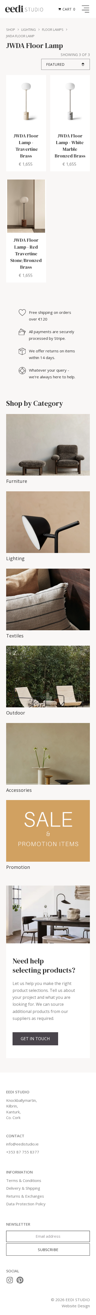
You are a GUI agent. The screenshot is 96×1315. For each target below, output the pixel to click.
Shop (10, 29)
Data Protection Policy (26, 1203)
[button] (67, 9)
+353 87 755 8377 (22, 1151)
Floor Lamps (52, 29)
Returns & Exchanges (25, 1196)
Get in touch (35, 1038)
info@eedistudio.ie (22, 1144)
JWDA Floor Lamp (20, 36)
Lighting (28, 29)
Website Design (76, 1305)
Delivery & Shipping (23, 1188)
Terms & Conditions (23, 1180)
